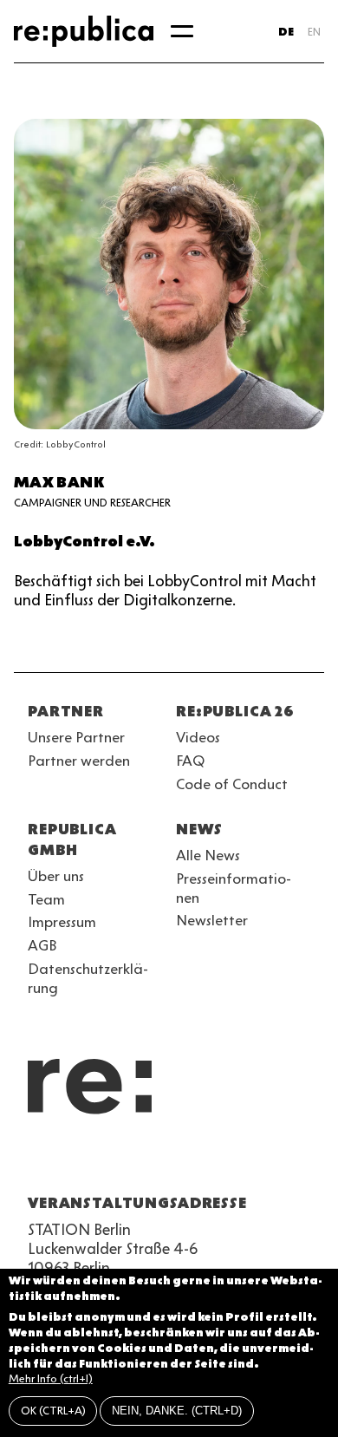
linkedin (163, 1161)
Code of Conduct (232, 784)
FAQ (190, 760)
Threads (225, 1161)
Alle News (208, 855)
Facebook (256, 1161)
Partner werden (79, 760)
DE (286, 31)
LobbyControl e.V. (84, 541)
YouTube (38, 1161)
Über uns (56, 876)
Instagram (69, 1161)
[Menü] (182, 31)
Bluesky (100, 1161)
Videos (198, 737)
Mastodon (131, 1161)
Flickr (194, 1161)
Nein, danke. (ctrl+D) (177, 1410)
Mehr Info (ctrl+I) (51, 1378)
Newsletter (212, 920)
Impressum (62, 922)
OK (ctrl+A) (53, 1410)
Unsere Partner (76, 737)
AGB (42, 945)
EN (314, 31)
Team (46, 899)
